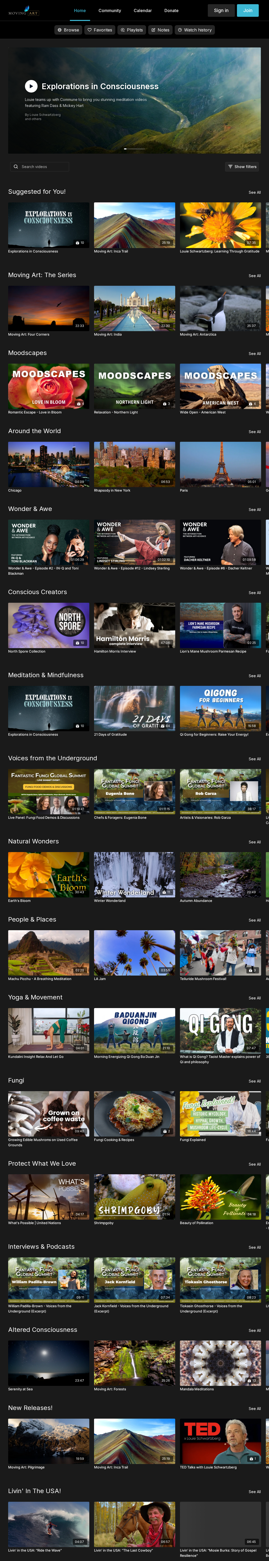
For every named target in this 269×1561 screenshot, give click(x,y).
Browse (71, 30)
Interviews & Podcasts (41, 1246)
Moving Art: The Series (42, 275)
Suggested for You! (37, 191)
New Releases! (30, 1408)
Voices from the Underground (52, 758)
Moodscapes (27, 353)
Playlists (135, 30)
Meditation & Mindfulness (46, 675)
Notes (163, 30)
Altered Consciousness (42, 1329)
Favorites (103, 30)
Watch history (198, 30)
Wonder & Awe (30, 509)
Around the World (34, 431)
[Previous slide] (16, 848)
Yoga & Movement (35, 997)
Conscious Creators (37, 592)
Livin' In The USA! (34, 1491)
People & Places (32, 919)
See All (255, 192)
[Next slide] (252, 848)
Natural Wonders (33, 841)
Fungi (16, 1080)
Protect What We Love (42, 1163)
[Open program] (134, 100)
